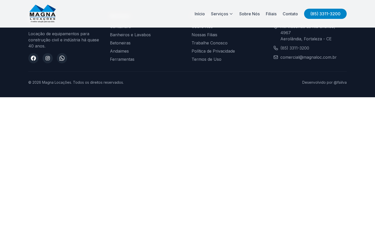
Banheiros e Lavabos (130, 34)
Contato (290, 13)
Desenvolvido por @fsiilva (324, 82)
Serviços (219, 13)
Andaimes (119, 51)
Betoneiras (120, 42)
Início (200, 13)
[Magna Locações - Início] (42, 14)
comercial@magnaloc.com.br (308, 57)
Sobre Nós (249, 13)
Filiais (271, 13)
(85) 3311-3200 (325, 13)
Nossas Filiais (204, 34)
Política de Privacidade (213, 51)
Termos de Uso (206, 59)
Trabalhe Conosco (210, 42)
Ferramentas (122, 59)
